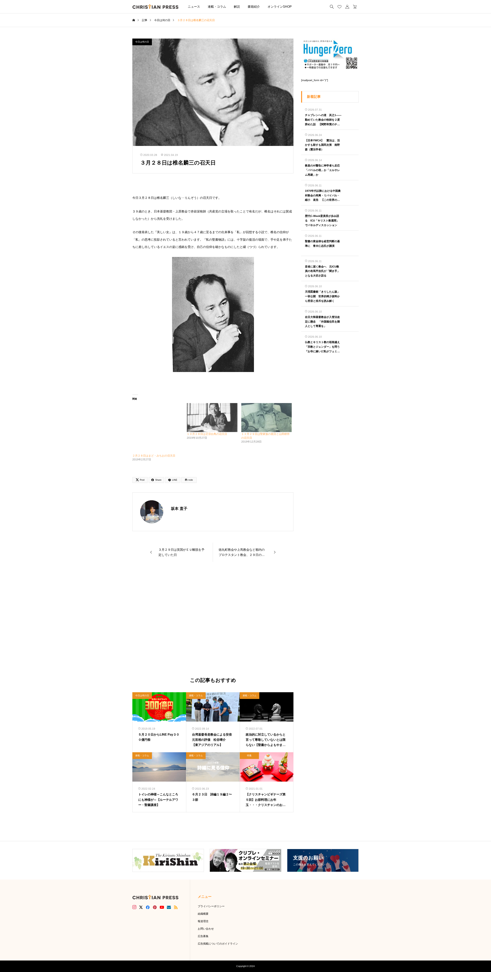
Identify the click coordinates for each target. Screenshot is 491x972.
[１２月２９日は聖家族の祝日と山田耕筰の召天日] (266, 417)
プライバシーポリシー (211, 906)
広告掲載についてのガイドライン (218, 943)
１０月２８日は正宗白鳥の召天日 (207, 433)
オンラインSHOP (280, 6)
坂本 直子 (179, 508)
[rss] (176, 907)
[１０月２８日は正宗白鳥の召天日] (212, 417)
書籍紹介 (254, 6)
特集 (249, 755)
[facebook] (148, 907)
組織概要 (203, 913)
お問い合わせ (206, 928)
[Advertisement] (212, 619)
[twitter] (141, 907)
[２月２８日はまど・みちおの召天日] (157, 428)
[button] (301, 6)
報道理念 (203, 921)
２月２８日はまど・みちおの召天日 (153, 455)
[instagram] (134, 907)
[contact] (169, 907)
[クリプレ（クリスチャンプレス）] (155, 6)
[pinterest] (155, 907)
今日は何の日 (142, 41)
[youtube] (162, 907)
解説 (237, 6)
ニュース (194, 6)
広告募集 (203, 936)
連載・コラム (217, 6)
